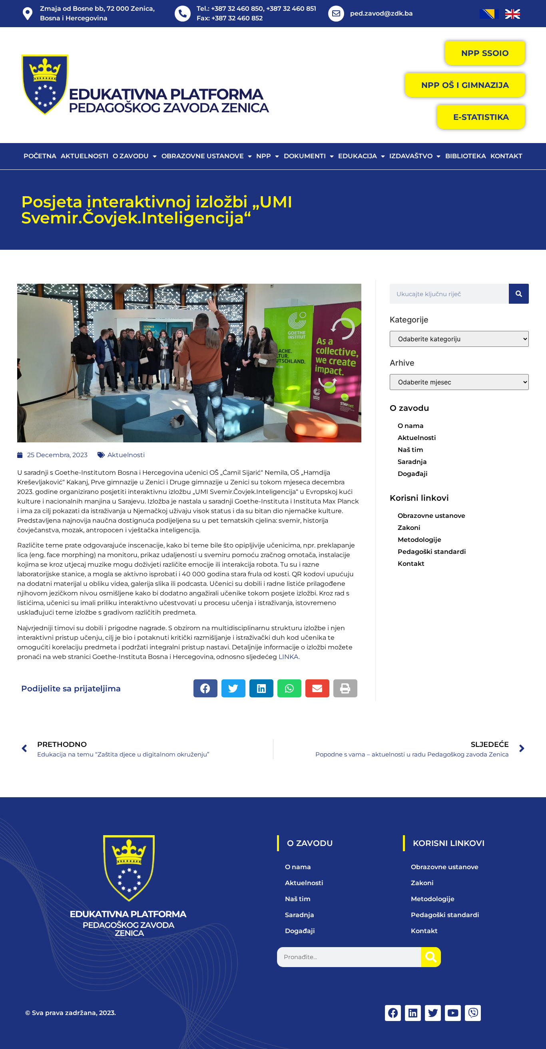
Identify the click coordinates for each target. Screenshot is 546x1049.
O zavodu (131, 156)
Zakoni (409, 527)
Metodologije (419, 539)
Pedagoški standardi (432, 551)
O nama (411, 426)
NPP (263, 156)
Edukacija (357, 156)
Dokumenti (305, 156)
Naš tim (410, 450)
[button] (205, 688)
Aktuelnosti (84, 156)
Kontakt (506, 156)
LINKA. (289, 657)
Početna (40, 156)
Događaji (413, 474)
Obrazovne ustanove (202, 156)
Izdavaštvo (410, 156)
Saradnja (412, 462)
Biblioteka (465, 156)
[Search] (519, 294)
